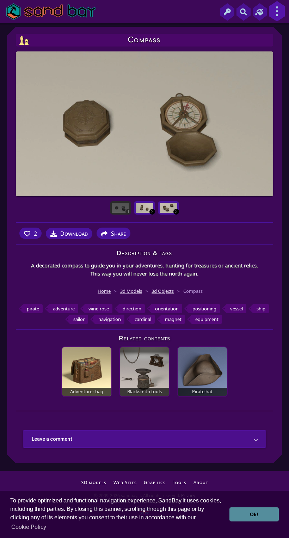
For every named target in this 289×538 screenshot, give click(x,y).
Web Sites (125, 482)
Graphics (155, 482)
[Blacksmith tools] (144, 371)
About (200, 482)
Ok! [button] (254, 514)
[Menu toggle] (277, 11)
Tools (179, 482)
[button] (144, 439)
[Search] (243, 12)
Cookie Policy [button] (28, 527)
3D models (93, 482)
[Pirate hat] (202, 371)
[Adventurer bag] (86, 371)
